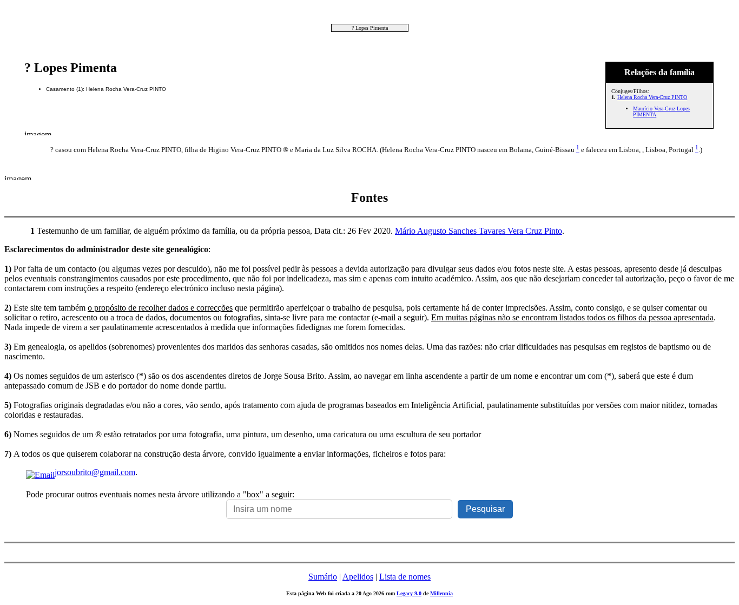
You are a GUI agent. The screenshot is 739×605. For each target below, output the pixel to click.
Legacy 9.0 (409, 593)
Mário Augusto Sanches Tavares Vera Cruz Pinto (478, 230)
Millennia (441, 593)
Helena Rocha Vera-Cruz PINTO (652, 97)
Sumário (322, 576)
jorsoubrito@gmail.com (95, 472)
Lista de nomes (405, 576)
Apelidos (357, 576)
